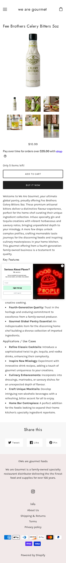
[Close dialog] (62, 265)
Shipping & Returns (33, 516)
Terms (33, 521)
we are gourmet (32, 9)
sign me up (17, 288)
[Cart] (61, 9)
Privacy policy (33, 527)
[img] (33, 491)
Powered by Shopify (33, 555)
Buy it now (33, 185)
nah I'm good (17, 293)
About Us (33, 510)
